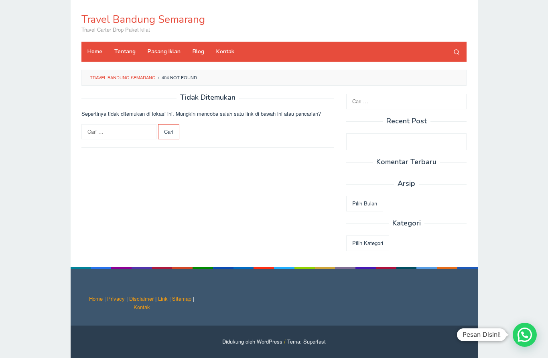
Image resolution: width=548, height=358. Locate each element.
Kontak (142, 307)
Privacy (116, 298)
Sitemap (181, 298)
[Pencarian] (457, 52)
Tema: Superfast (306, 341)
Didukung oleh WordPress (252, 341)
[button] (525, 335)
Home (96, 298)
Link (163, 298)
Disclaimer (141, 298)
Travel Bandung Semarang (143, 19)
